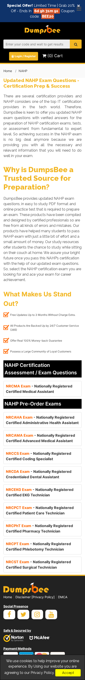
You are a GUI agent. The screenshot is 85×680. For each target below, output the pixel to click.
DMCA (62, 597)
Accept (68, 673)
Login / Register (25, 56)
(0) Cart (54, 55)
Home (7, 71)
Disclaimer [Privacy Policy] (35, 597)
